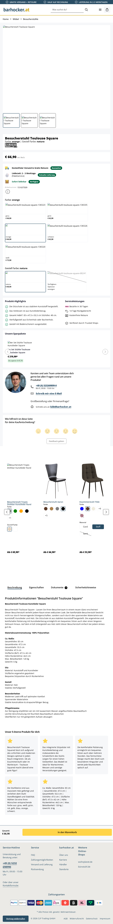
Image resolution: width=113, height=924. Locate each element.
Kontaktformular (10, 885)
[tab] (7, 452)
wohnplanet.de (85, 861)
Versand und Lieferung (42, 864)
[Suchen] (86, 10)
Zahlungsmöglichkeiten (42, 859)
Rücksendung (37, 869)
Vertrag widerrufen (15, 918)
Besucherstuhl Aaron (53, 502)
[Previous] (7, 351)
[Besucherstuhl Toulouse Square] (56, 68)
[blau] (82, 508)
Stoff (98, 526)
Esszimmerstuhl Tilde (89, 502)
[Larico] (11, 145)
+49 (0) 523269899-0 (46, 385)
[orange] (21, 511)
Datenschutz (92, 918)
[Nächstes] (106, 512)
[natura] (9, 529)
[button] (8, 191)
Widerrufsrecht (77, 918)
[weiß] (15, 529)
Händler (63, 864)
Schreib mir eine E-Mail (49, 393)
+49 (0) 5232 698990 (10, 865)
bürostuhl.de (84, 866)
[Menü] (100, 9)
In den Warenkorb (67, 832)
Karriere (63, 859)
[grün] (15, 511)
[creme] (93, 508)
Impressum (105, 918)
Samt (87, 534)
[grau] (57, 508)
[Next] (105, 351)
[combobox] (67, 10)
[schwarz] (27, 511)
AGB (66, 918)
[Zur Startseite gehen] (16, 9)
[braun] (45, 508)
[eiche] (51, 508)
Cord (85, 526)
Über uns (63, 855)
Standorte (63, 869)
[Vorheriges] (7, 512)
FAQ (33, 855)
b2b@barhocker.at (60, 406)
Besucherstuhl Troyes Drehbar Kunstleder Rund (19, 503)
